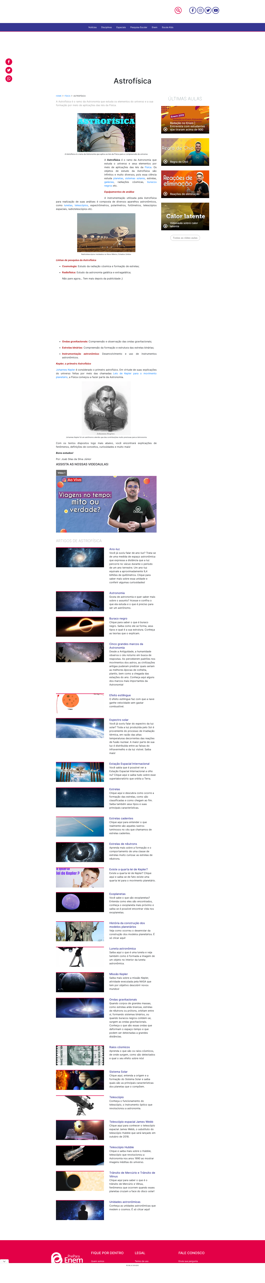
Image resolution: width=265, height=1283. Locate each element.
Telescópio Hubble (121, 1147)
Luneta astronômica (122, 948)
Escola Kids (167, 27)
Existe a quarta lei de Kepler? (128, 869)
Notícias (92, 27)
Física (148, 167)
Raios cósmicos (119, 1047)
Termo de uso (141, 1261)
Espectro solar (119, 719)
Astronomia (117, 593)
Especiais (121, 27)
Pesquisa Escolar (138, 27)
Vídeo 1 (61, 472)
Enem (154, 27)
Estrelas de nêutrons (123, 843)
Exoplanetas (117, 894)
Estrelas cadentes (121, 818)
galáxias (109, 181)
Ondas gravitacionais (123, 999)
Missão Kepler (118, 974)
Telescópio (116, 1097)
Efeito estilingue (120, 695)
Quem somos (97, 1261)
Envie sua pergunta (188, 1261)
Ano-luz (114, 549)
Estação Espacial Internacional (129, 763)
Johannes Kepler (65, 369)
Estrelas (114, 789)
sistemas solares (135, 178)
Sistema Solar (118, 1071)
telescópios (81, 205)
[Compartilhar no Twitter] (8, 70)
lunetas (68, 205)
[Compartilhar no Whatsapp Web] (8, 78)
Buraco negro (118, 618)
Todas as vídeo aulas (185, 237)
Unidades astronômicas (124, 1201)
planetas (118, 178)
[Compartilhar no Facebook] (8, 61)
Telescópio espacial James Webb (131, 1121)
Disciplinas (106, 27)
